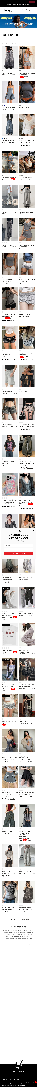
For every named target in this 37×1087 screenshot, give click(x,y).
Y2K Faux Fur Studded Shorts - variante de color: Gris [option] (2, 422)
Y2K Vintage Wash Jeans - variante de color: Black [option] (4, 138)
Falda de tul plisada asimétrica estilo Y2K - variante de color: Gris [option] (22, 790)
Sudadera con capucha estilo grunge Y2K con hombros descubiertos (24, 834)
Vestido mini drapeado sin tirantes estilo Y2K (24, 758)
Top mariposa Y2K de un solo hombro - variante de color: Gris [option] (2, 905)
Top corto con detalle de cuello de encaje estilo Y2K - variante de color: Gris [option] (2, 753)
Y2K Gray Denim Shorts (7, 392)
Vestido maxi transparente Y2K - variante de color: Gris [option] (20, 719)
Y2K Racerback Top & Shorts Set (26, 246)
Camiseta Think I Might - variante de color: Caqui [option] (4, 648)
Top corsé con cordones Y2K (7, 280)
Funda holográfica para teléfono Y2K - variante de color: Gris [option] (6, 498)
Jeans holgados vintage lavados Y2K (26, 462)
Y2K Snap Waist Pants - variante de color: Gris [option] (2, 242)
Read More (29, 945)
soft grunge (27, 934)
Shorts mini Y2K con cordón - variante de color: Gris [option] (2, 719)
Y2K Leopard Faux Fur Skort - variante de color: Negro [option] (20, 422)
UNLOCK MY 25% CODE (18, 553)
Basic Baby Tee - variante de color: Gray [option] (20, 105)
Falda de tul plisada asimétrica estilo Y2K (26, 794)
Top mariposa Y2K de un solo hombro (9, 909)
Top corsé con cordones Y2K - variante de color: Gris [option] (2, 277)
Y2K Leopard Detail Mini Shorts (8, 354)
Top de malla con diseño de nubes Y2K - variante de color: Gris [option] (4, 682)
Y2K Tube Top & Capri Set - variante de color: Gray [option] (2, 175)
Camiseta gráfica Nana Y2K (8, 462)
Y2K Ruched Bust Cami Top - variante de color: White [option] (20, 138)
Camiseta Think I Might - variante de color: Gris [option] (6, 648)
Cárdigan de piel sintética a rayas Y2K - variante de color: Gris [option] (20, 498)
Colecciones (7, 43)
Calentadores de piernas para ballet (8, 615)
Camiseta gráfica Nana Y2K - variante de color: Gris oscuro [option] (2, 459)
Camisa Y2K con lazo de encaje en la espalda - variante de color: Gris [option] (20, 682)
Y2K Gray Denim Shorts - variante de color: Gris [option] (2, 389)
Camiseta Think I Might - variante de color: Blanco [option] (2, 648)
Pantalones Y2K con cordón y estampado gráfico (26, 652)
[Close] (34, 530)
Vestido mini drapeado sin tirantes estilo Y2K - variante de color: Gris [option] (20, 753)
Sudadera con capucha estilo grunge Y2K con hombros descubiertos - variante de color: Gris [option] (20, 829)
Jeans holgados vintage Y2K (7, 832)
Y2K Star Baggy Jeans (7, 74)
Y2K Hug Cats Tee (25, 392)
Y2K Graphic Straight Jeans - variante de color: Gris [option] (2, 209)
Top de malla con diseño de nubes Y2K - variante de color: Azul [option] (2, 682)
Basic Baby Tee (24, 108)
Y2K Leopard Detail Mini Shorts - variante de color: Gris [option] (2, 350)
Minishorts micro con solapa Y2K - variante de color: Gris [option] (20, 277)
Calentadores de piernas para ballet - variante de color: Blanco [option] (2, 611)
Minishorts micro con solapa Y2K (27, 280)
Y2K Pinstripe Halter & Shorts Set (27, 74)
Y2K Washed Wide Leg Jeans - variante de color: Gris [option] (20, 209)
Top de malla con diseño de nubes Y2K (8, 686)
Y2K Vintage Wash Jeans (8, 141)
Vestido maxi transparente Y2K (25, 722)
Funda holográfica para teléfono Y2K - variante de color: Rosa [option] (2, 498)
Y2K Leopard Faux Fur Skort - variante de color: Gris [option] (22, 422)
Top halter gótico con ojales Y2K (8, 315)
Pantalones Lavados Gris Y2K (26, 872)
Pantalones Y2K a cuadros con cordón (25, 579)
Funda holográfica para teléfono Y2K (9, 501)
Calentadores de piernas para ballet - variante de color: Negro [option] (6, 611)
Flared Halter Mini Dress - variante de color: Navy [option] (4, 105)
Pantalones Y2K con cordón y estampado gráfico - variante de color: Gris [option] (20, 648)
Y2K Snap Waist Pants (7, 246)
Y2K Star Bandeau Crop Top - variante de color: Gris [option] (20, 350)
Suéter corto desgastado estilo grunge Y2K (8, 873)
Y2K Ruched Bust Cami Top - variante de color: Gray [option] (22, 138)
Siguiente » (25, 919)
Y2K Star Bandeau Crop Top (25, 354)
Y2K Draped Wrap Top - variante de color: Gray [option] (22, 175)
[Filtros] (34, 43)
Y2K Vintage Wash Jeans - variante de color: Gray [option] (6, 138)
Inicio (3, 43)
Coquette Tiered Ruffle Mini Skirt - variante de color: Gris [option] (20, 312)
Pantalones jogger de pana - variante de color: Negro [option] (20, 611)
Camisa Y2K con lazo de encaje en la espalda (26, 686)
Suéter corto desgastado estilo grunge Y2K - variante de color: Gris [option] (2, 869)
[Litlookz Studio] (7, 10)
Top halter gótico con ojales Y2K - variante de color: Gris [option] (2, 312)
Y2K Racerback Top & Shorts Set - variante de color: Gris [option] (20, 242)
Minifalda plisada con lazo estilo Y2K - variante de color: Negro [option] (4, 790)
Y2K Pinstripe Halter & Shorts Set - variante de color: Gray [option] (20, 70)
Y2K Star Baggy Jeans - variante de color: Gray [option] (2, 70)
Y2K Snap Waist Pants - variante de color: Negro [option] (4, 242)
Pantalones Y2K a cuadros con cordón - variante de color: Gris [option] (20, 575)
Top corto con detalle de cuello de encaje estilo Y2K (9, 758)
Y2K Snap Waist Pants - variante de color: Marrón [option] (6, 242)
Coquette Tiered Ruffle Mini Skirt (25, 315)
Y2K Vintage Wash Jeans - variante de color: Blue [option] (2, 138)
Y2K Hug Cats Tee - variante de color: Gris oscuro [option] (20, 389)
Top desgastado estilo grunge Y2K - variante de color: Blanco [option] (22, 905)
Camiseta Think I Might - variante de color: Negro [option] (8, 648)
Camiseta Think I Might (7, 651)
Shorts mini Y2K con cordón (9, 722)
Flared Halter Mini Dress (8, 108)
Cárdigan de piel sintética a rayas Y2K (25, 502)
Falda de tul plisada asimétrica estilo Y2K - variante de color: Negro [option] (20, 790)
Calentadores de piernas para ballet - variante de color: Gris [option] (4, 611)
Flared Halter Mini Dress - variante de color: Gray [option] (2, 105)
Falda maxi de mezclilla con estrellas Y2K (7, 579)
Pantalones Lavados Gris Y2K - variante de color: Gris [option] (20, 869)
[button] (22, 10)
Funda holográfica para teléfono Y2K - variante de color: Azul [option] (4, 498)
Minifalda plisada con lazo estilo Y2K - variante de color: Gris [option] (2, 790)
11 (19, 919)
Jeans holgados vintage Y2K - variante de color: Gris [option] (2, 829)
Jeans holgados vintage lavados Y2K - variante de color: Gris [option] (20, 459)
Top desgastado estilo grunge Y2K (25, 909)
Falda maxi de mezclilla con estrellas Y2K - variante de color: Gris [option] (2, 575)
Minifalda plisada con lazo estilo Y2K (10, 793)
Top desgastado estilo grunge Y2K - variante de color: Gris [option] (20, 905)
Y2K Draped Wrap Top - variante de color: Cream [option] (20, 175)
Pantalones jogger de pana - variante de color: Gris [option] (22, 611)
